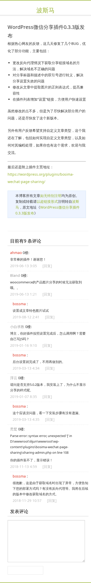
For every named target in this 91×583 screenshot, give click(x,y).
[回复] (47, 265)
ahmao (16, 252)
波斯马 (45, 10)
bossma (19, 303)
